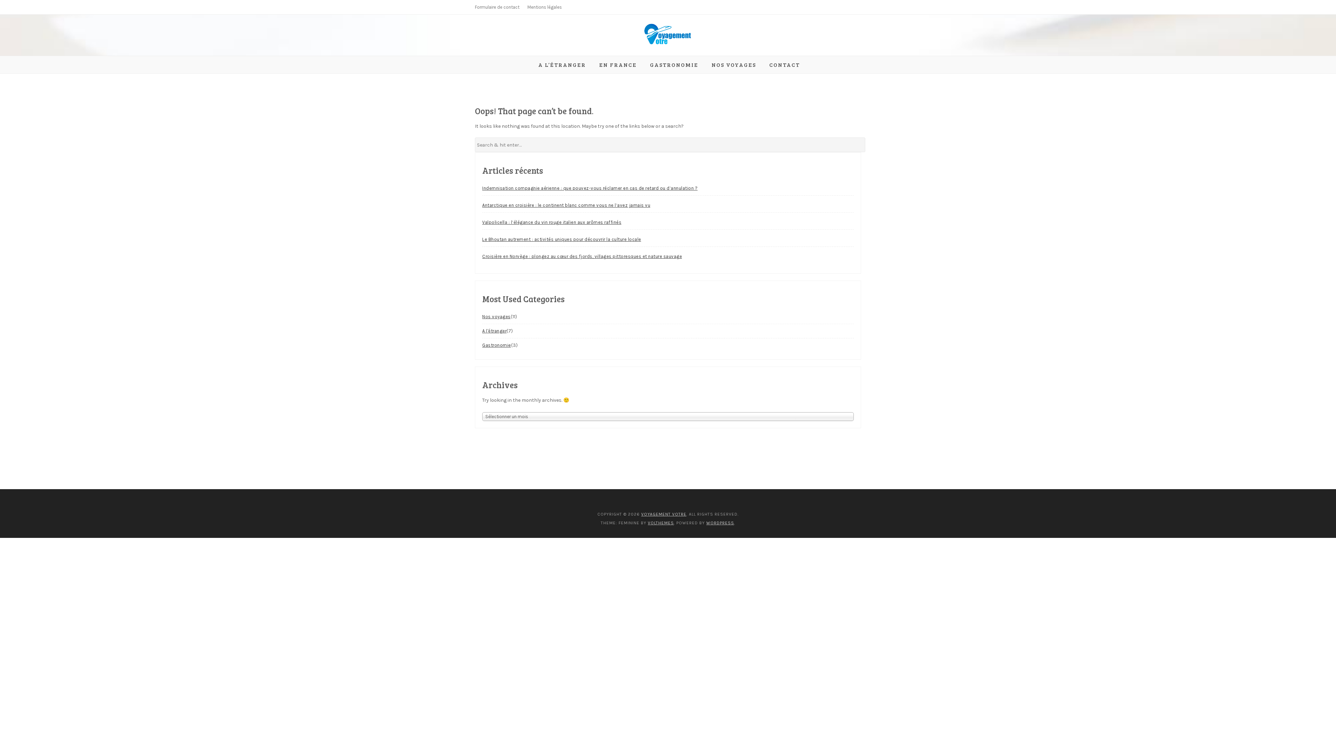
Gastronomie (674, 64)
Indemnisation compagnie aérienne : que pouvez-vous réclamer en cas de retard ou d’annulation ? (590, 188)
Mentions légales (544, 7)
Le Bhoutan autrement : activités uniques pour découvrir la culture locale (561, 239)
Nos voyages (733, 64)
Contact (784, 64)
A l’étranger (562, 64)
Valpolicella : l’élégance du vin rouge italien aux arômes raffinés (551, 222)
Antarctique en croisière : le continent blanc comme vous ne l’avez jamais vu (566, 205)
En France (618, 64)
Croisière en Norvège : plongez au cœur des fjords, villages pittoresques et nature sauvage (582, 256)
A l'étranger (494, 331)
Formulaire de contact (497, 7)
